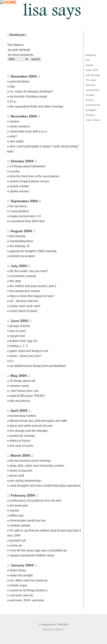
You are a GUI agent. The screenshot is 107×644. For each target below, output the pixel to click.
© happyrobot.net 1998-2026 (53, 624)
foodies (90, 95)
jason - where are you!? (26, 356)
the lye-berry (18, 206)
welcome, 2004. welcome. (27, 600)
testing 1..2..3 (19, 346)
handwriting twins (21, 241)
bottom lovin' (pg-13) (23, 341)
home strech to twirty (23, 311)
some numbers (20, 126)
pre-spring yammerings (25, 480)
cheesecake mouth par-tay (28, 520)
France (90, 100)
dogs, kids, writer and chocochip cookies (37, 465)
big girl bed (17, 336)
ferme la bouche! (21, 470)
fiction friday (18, 570)
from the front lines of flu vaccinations (34, 176)
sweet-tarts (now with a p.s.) (28, 131)
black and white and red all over (31, 426)
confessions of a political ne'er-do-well (35, 500)
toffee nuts (17, 515)
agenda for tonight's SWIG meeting (33, 251)
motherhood (93, 105)
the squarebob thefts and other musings (36, 106)
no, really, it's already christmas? (31, 91)
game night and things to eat (29, 351)
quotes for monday (22, 435)
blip (12, 86)
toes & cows (18, 331)
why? (13, 136)
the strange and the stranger (29, 430)
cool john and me (21, 595)
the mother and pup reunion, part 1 (33, 286)
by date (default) (19, 50)
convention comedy (23, 276)
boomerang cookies (23, 416)
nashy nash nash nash (25, 306)
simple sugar (18, 585)
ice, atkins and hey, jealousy (29, 580)
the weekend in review (25, 291)
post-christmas (19, 81)
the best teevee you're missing (30, 460)
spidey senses (19, 191)
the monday (18, 236)
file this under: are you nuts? (29, 271)
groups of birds (20, 326)
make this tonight (21, 575)
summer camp (19, 386)
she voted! (17, 141)
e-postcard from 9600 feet (27, 221)
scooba (15, 171)
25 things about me (23, 381)
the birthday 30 (20, 246)
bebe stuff (92, 70)
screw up (16, 545)
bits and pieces (20, 401)
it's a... (14, 101)
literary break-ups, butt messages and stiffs (38, 421)
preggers (91, 109)
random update (20, 525)
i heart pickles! (19, 211)
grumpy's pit (18, 540)
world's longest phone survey (29, 181)
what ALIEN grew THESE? (27, 396)
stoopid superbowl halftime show (32, 555)
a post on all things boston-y (29, 590)
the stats (15, 281)
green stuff (17, 475)
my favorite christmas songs (28, 96)
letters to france (20, 440)
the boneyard (19, 505)
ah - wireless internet (24, 301)
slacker (14, 121)
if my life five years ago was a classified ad (38, 550)
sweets (14, 510)
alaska (90, 65)
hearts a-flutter (19, 186)
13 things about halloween (28, 166)
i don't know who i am (24, 391)
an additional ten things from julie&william (38, 366)
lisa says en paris (21, 445)
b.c (12, 361)
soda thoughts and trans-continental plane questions (45, 485)
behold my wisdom (22, 256)
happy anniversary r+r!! (25, 216)
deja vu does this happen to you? (32, 296)
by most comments (20, 55)
